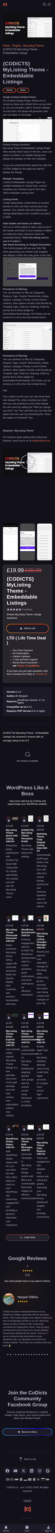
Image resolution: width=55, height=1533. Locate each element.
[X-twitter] (23, 1470)
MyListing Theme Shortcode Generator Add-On (11, 935)
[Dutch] (16, 1479)
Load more (29, 1237)
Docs (23, 90)
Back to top (30, 1459)
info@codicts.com (41, 441)
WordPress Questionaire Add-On (28, 933)
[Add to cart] (9, 820)
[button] (27, 1528)
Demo (9, 90)
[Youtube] (15, 1470)
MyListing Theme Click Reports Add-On (42, 1148)
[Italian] (34, 1479)
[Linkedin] (31, 1470)
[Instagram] (39, 1470)
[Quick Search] (44, 4)
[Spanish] (47, 1479)
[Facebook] (7, 1470)
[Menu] (49, 4)
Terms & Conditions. (28, 666)
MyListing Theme (33, 45)
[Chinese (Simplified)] (12, 1479)
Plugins (16, 45)
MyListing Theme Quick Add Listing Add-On (11, 836)
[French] (21, 1479)
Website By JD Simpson (27, 1518)
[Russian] (43, 1479)
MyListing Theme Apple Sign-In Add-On (42, 1037)
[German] (25, 1479)
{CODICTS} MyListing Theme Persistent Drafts (27, 836)
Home (6, 45)
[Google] (47, 1470)
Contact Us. (41, 674)
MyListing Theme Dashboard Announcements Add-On (30, 1037)
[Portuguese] (38, 1479)
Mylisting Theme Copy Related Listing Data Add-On (42, 842)
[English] (8, 1479)
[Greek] (30, 1479)
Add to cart (29, 628)
